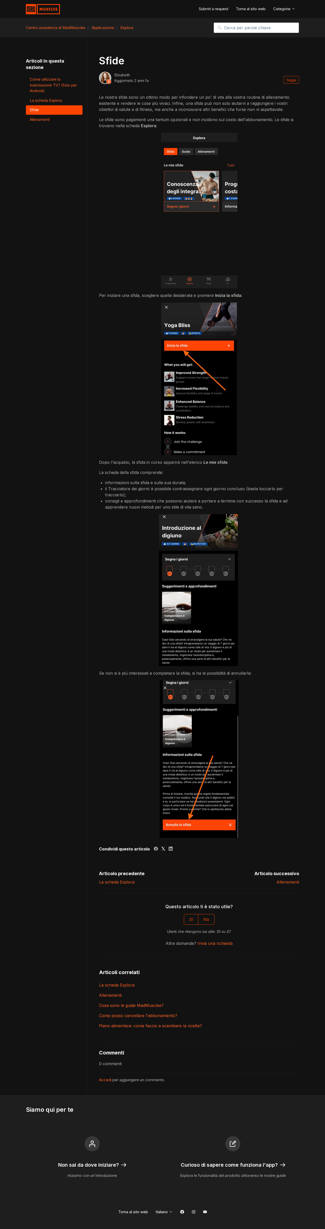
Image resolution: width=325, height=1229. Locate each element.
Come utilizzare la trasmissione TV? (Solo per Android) (53, 85)
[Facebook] (156, 849)
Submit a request (213, 8)
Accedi (105, 1079)
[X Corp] (163, 849)
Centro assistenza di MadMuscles (55, 27)
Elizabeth (122, 75)
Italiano (162, 1211)
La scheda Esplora (117, 882)
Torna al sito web (251, 8)
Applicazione (103, 27)
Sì (191, 919)
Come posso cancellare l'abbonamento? (138, 1015)
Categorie (282, 8)
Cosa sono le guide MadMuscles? (131, 1005)
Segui (291, 80)
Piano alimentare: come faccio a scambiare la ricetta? (150, 1025)
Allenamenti (288, 882)
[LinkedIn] (171, 849)
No (206, 919)
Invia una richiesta (215, 943)
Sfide (34, 109)
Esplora (126, 27)
